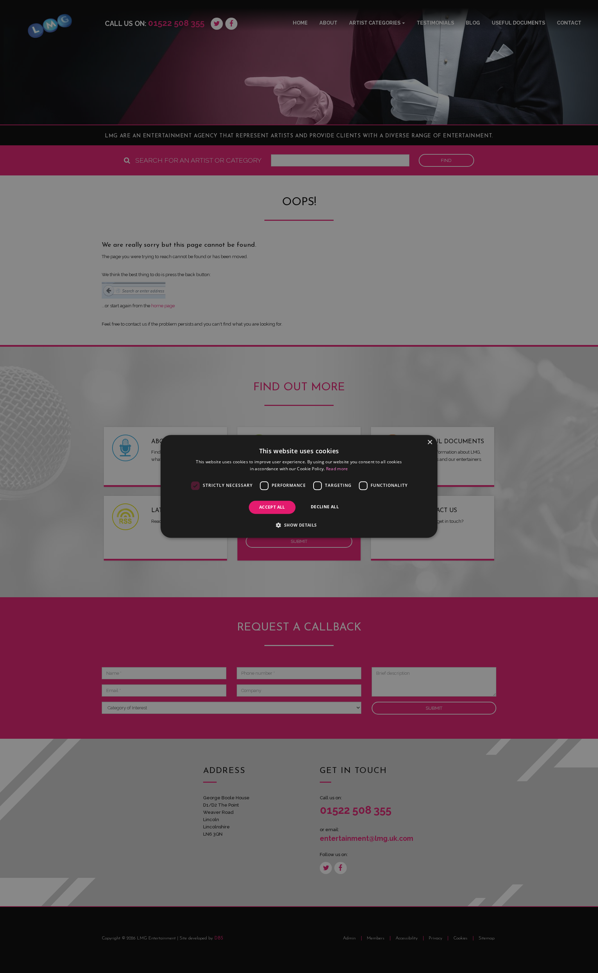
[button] (299, 525)
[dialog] (299, 486)
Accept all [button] (272, 507)
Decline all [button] (325, 507)
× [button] (429, 442)
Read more (337, 469)
